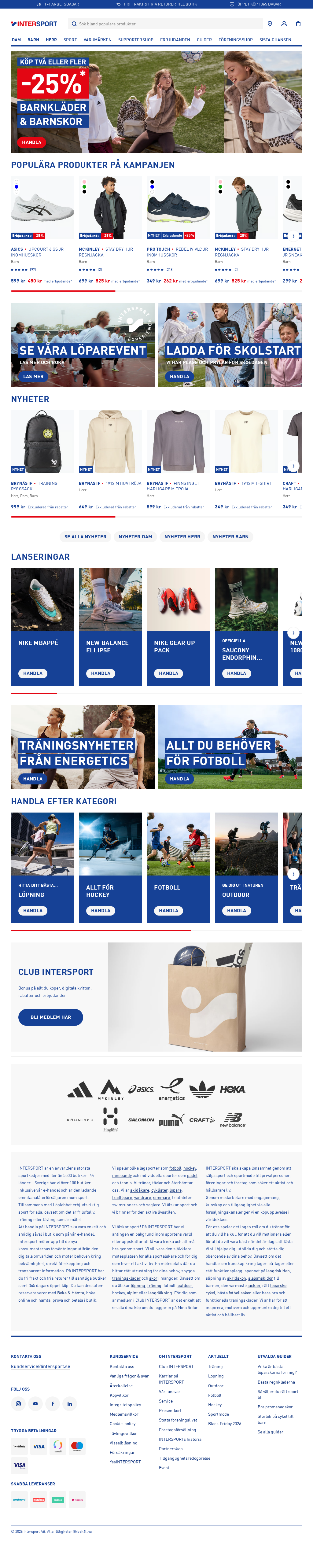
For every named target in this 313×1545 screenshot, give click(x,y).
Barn (33, 39)
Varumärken (98, 39)
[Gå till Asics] (141, 1089)
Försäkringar (122, 1452)
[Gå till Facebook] (53, 1403)
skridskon (236, 1278)
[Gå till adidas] (80, 1089)
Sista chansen (275, 39)
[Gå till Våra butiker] (270, 24)
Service (166, 1401)
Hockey (215, 1404)
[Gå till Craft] (202, 1120)
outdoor (185, 1285)
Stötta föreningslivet (178, 1420)
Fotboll (214, 1395)
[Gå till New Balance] (233, 1120)
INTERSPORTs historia (180, 1439)
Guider (204, 39)
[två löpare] (42, 844)
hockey (189, 1168)
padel (192, 1175)
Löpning (216, 1376)
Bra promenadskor (275, 1406)
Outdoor (215, 1385)
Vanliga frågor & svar (129, 1376)
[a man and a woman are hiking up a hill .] (246, 844)
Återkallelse (121, 1385)
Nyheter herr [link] (182, 537)
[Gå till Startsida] (34, 24)
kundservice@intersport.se (40, 1366)
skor (153, 1278)
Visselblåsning (124, 1442)
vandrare (142, 1197)
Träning (215, 1366)
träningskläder (126, 1278)
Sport (70, 39)
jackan (254, 1285)
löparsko (278, 1285)
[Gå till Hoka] (233, 1089)
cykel (210, 1292)
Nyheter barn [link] (230, 537)
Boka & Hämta (70, 1292)
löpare (176, 1190)
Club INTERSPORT (176, 1366)
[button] (293, 236)
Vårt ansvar (169, 1391)
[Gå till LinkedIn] (70, 1403)
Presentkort (170, 1410)
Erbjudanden (175, 39)
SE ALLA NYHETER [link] (85, 537)
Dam (16, 39)
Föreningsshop (236, 39)
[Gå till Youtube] (36, 1403)
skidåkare (139, 1190)
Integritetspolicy (125, 1404)
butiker (84, 1182)
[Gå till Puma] (172, 1120)
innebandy (122, 1175)
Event (164, 1467)
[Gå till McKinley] (110, 1089)
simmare (161, 1197)
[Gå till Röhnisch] (80, 1120)
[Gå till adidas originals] (202, 1089)
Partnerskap (171, 1448)
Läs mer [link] (33, 376)
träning (154, 1285)
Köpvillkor (119, 1395)
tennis (126, 1182)
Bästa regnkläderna (276, 1382)
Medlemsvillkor (124, 1414)
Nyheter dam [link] (135, 537)
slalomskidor (260, 1278)
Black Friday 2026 (224, 1423)
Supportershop (135, 39)
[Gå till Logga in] (284, 24)
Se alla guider (270, 1431)
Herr (51, 39)
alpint (132, 1292)
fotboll (175, 1168)
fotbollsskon (240, 1292)
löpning (138, 1285)
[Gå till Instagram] (19, 1403)
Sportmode (218, 1414)
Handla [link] (31, 142)
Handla (32, 673)
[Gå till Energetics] (172, 1089)
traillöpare (122, 1197)
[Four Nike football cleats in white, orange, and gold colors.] (178, 599)
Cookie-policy (122, 1423)
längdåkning (160, 1292)
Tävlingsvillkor (123, 1433)
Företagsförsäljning (177, 1429)
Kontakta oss (122, 1366)
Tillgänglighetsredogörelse (184, 1458)
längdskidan (278, 1270)
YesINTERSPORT (125, 1461)
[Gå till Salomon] (141, 1120)
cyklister (159, 1190)
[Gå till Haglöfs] (110, 1120)
